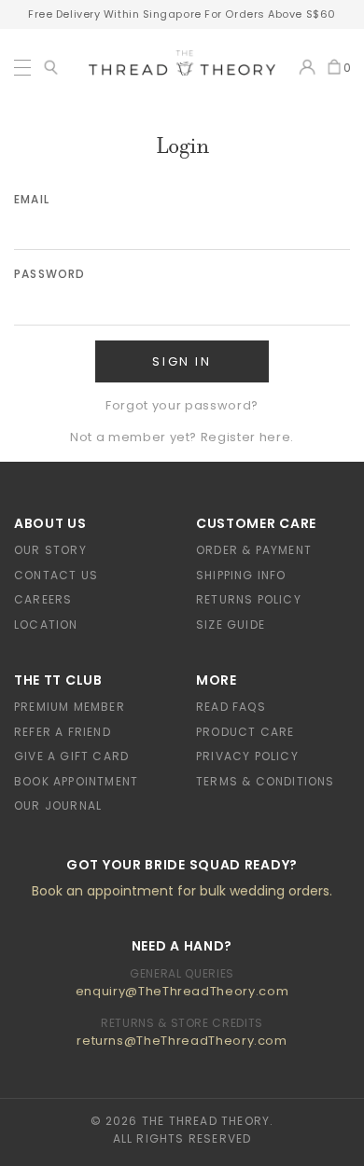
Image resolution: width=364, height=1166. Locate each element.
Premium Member (69, 707)
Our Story (50, 550)
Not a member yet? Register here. (182, 437)
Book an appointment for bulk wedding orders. (182, 890)
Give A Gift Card (71, 756)
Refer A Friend (62, 732)
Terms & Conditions (265, 781)
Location (46, 624)
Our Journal (58, 805)
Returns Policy (248, 599)
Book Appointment (76, 781)
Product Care (245, 732)
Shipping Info (241, 575)
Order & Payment (254, 550)
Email (31, 199)
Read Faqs (231, 707)
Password (50, 274)
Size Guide (230, 624)
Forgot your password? (182, 405)
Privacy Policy (247, 756)
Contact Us (56, 575)
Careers (43, 599)
